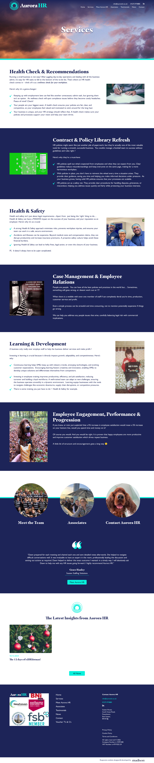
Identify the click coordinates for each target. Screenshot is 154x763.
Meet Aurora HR (102, 7)
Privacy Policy (107, 730)
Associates (114, 7)
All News (77, 673)
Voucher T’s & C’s (63, 722)
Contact (141, 7)
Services (90, 7)
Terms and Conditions (109, 736)
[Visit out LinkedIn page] (143, 4)
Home (83, 7)
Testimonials (125, 7)
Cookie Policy (107, 733)
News (134, 7)
